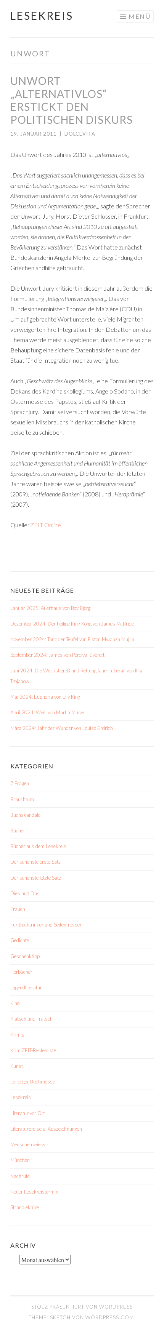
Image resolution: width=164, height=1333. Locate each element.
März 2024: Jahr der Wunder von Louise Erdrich (61, 728)
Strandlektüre (24, 1207)
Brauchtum (22, 799)
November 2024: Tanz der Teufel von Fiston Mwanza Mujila (72, 639)
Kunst (16, 1066)
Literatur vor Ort (27, 1113)
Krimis (17, 1035)
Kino (14, 1003)
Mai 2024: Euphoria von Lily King (45, 697)
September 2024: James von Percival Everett (57, 655)
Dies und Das (25, 893)
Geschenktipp (25, 956)
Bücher (17, 830)
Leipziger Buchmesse (32, 1082)
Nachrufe (20, 1176)
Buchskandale (25, 815)
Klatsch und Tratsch (31, 1019)
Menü (140, 16)
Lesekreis (41, 15)
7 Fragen (19, 783)
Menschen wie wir (29, 1144)
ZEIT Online (45, 524)
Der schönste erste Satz (35, 862)
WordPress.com (109, 1317)
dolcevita (79, 134)
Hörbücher (21, 972)
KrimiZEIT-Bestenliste (33, 1050)
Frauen (17, 909)
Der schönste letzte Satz (35, 878)
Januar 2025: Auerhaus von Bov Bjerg (50, 608)
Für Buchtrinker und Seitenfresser (46, 925)
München (20, 1160)
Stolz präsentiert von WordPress (82, 1307)
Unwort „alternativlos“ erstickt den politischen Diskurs (71, 100)
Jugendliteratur (26, 987)
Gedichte (19, 940)
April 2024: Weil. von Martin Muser (47, 712)
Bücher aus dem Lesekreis (38, 846)
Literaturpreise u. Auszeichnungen (46, 1129)
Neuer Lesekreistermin (34, 1192)
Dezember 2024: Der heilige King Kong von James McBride (72, 624)
